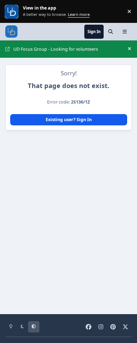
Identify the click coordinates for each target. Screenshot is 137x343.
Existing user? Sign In (69, 120)
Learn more (12, 11)
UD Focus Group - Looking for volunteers (55, 49)
